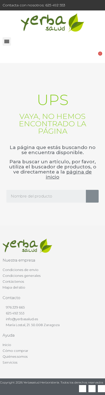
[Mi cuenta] (85, 55)
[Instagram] (101, 388)
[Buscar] (92, 196)
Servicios (10, 362)
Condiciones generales (22, 276)
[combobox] (42, 196)
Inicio (7, 345)
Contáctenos (13, 281)
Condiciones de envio (20, 270)
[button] (7, 41)
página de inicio (69, 174)
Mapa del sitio (14, 287)
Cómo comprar (15, 351)
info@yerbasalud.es (22, 319)
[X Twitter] (92, 388)
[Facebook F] (82, 388)
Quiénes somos (15, 356)
